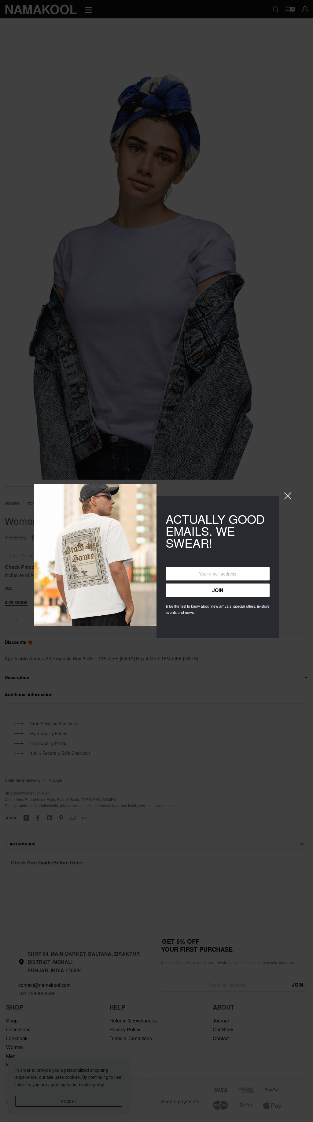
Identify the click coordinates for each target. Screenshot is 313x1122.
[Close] (287, 496)
